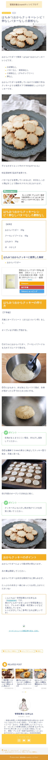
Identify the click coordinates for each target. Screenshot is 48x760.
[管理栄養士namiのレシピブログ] (24, 6)
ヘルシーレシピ (15, 750)
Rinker (30, 279)
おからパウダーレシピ (27, 651)
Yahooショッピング (29, 291)
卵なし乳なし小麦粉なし (10, 651)
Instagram (11, 600)
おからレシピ (6, 13)
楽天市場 (24, 287)
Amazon (24, 283)
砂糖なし (39, 651)
